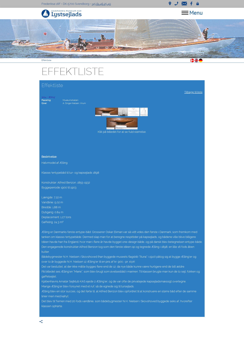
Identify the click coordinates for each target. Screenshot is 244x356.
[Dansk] (192, 60)
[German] (200, 60)
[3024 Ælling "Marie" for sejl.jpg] (123, 112)
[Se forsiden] (122, 38)
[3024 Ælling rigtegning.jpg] (144, 112)
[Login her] (197, 3)
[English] (196, 60)
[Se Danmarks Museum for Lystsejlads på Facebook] (191, 3)
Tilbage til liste (193, 92)
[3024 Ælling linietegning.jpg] (134, 112)
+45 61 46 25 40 (101, 4)
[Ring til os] (176, 3)
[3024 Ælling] (106, 112)
